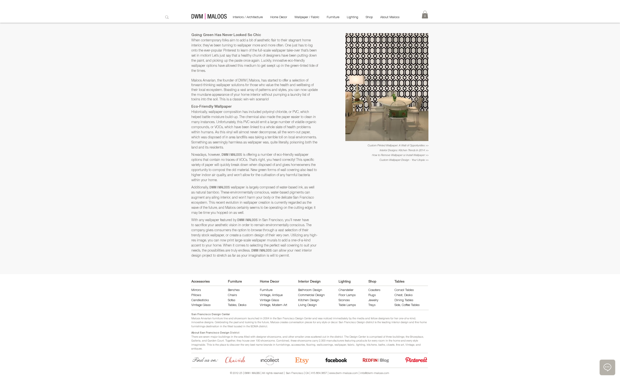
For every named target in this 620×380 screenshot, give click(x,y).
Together (230, 341)
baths (381, 345)
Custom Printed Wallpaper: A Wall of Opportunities (397, 145)
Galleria (196, 341)
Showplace (416, 337)
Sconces (344, 300)
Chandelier (346, 290)
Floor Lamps (347, 295)
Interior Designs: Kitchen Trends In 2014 (403, 150)
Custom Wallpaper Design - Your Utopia (403, 160)
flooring (310, 345)
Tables (399, 281)
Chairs (232, 295)
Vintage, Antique (271, 295)
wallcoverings (325, 345)
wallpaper (340, 345)
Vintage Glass (200, 305)
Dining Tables (404, 300)
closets (391, 345)
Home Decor (269, 281)
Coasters (374, 290)
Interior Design (309, 281)
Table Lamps (347, 305)
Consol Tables (404, 290)
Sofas (231, 300)
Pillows (196, 295)
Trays (371, 305)
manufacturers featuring (341, 341)
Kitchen (304, 300)
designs (208, 322)
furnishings (283, 345)
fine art (400, 345)
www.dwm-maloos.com (343, 373)
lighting (360, 345)
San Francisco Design (352, 322)
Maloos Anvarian (201, 318)
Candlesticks (200, 300)
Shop (372, 281)
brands (268, 345)
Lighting (345, 281)
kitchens (372, 345)
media (360, 318)
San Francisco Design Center (210, 314)
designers (384, 318)
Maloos (274, 322)
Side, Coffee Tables (407, 305)
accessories (298, 345)
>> (427, 145)
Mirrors (196, 290)
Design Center (358, 337)
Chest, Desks (403, 295)
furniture (217, 318)
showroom (240, 318)
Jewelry (373, 300)
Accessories (200, 281)
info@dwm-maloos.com (374, 373)
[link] (425, 14)
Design (314, 300)
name (259, 345)
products (361, 341)
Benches (234, 290)
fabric (351, 345)
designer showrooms (268, 337)
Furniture (235, 281)
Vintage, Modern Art (273, 305)
